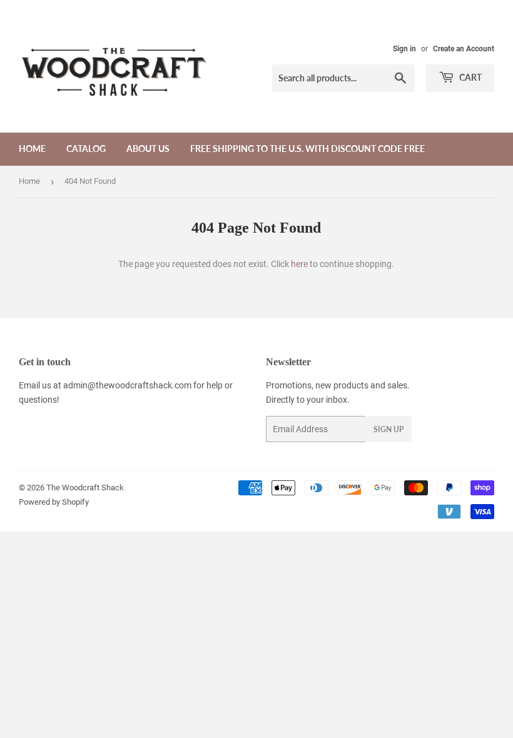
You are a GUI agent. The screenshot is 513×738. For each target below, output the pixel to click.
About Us (148, 148)
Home (32, 148)
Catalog (86, 148)
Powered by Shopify (54, 502)
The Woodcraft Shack (85, 487)
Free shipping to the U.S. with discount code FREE (307, 148)
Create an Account (463, 48)
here (299, 264)
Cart (469, 77)
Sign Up (388, 429)
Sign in (404, 48)
